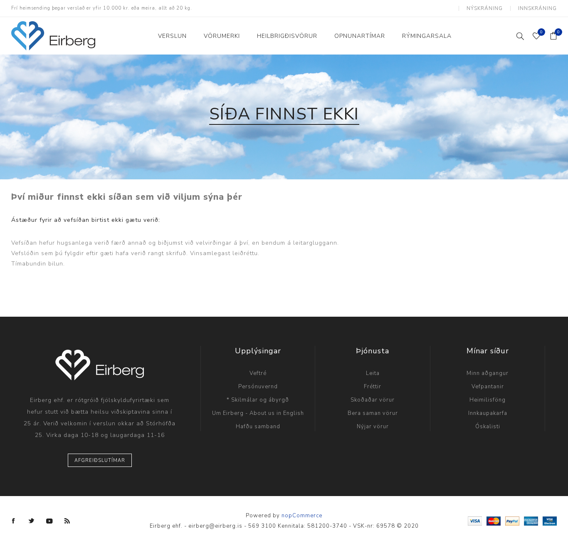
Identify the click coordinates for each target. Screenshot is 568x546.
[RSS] (67, 521)
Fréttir (372, 386)
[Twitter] (31, 521)
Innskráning (537, 8)
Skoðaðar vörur (373, 400)
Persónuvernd (258, 386)
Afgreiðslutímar (99, 460)
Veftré (258, 373)
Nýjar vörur (373, 426)
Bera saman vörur (373, 413)
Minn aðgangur (488, 373)
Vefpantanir (488, 386)
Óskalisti (487, 426)
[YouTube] (49, 521)
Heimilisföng (487, 400)
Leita (373, 373)
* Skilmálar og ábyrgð (258, 400)
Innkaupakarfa (487, 413)
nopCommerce (302, 515)
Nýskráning (485, 8)
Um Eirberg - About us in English (258, 413)
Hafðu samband (258, 426)
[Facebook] (13, 521)
